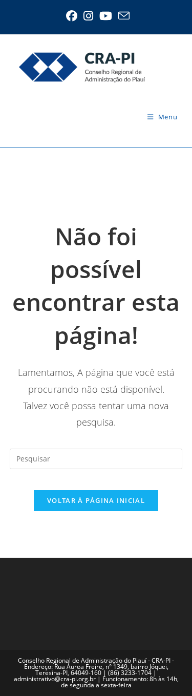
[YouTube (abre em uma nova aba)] (105, 16)
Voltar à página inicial (96, 500)
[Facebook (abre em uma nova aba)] (71, 16)
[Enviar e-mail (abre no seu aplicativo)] (122, 16)
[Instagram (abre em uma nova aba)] (88, 16)
